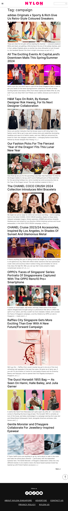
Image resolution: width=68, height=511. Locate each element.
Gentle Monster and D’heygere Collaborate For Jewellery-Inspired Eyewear (30, 428)
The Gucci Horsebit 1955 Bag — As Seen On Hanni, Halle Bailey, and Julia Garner (32, 383)
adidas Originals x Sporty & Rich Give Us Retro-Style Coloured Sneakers (32, 16)
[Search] (66, 3)
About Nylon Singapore (18, 500)
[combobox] (59, 3)
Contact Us (56, 500)
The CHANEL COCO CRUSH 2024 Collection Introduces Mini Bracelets (31, 187)
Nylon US (44, 505)
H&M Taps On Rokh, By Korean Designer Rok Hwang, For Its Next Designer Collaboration (30, 102)
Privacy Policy (27, 505)
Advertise (41, 500)
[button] (2, 3)
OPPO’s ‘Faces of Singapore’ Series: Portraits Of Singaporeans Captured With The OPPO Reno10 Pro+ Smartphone (31, 277)
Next (58, 469)
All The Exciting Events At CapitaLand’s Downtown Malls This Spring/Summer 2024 (33, 57)
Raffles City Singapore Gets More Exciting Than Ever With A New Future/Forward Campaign (29, 323)
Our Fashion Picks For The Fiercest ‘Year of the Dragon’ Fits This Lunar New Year (30, 147)
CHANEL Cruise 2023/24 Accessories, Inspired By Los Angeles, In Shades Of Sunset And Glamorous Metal (33, 231)
